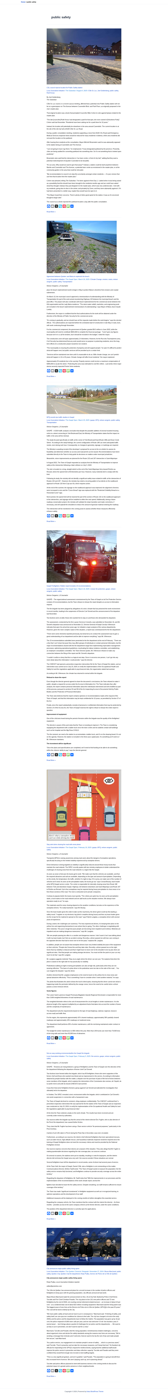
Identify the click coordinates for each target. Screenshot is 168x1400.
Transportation (67, 282)
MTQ (97, 420)
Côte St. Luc (92, 90)
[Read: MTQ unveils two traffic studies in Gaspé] (82, 399)
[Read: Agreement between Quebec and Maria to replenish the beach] (82, 247)
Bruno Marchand (110, 1271)
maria (110, 279)
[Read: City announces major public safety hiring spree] (84, 1246)
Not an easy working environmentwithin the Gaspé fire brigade (68, 1053)
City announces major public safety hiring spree (63, 1268)
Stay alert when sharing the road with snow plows (64, 844)
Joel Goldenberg (103, 90)
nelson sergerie (105, 420)
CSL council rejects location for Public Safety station (64, 87)
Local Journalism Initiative (56, 90)
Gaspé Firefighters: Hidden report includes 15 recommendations (69, 586)
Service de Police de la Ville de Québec (103, 1274)
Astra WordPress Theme (95, 1391)
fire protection (100, 589)
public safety (114, 90)
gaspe (92, 420)
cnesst (92, 589)
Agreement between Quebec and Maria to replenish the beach (68, 276)
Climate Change (96, 279)
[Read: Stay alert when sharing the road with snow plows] (84, 805)
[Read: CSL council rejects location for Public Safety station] (84, 56)
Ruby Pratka (85, 1274)
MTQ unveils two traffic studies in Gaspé (61, 417)
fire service (95, 1056)
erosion (105, 279)
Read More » (51, 212)
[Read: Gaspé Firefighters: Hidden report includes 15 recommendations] (82, 556)
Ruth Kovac (51, 93)
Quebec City (55, 1274)
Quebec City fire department (70, 1274)
